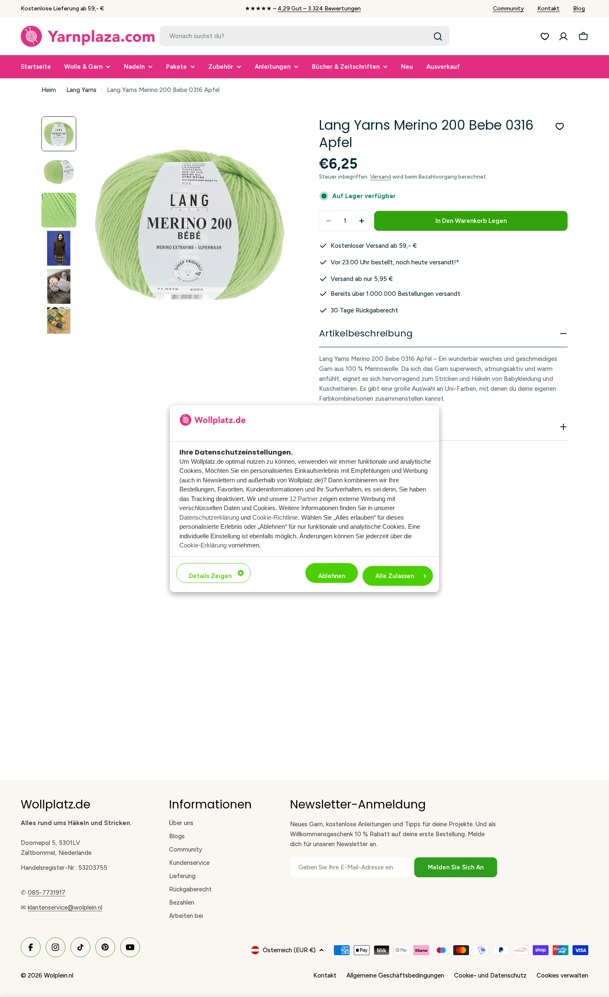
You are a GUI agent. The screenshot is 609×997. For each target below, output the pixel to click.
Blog (579, 8)
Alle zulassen (394, 575)
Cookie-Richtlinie (275, 516)
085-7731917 (46, 892)
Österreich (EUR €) (289, 950)
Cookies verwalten (562, 975)
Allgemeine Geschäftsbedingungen (395, 975)
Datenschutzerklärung (209, 516)
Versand (380, 176)
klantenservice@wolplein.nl (65, 907)
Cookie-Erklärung (203, 545)
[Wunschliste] (545, 36)
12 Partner (304, 498)
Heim (48, 90)
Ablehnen (331, 575)
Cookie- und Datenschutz (490, 975)
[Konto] (563, 36)
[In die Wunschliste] (560, 126)
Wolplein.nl (58, 975)
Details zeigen (210, 575)
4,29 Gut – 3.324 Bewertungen (319, 8)
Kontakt (548, 8)
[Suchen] (438, 36)
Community (508, 8)
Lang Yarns (81, 90)
